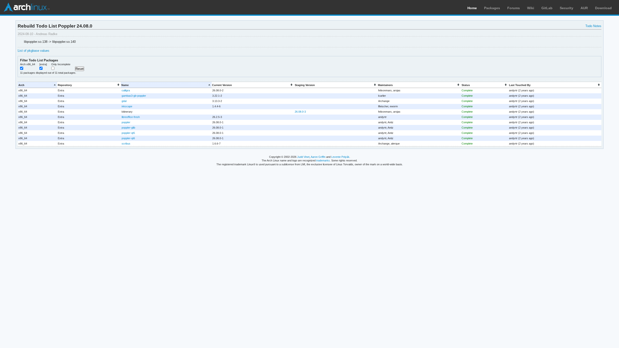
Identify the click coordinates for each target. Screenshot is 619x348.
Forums (513, 8)
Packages (492, 8)
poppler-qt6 (128, 138)
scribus (126, 143)
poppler (126, 122)
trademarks (323, 160)
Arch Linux (27, 7)
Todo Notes (593, 26)
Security (566, 8)
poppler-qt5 (128, 132)
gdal (124, 101)
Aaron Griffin (318, 156)
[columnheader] (37, 85)
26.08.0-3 (300, 111)
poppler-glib (128, 127)
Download (603, 8)
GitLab (547, 8)
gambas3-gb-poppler (134, 95)
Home (472, 8)
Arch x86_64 (27, 64)
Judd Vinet (303, 156)
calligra (126, 90)
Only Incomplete (60, 64)
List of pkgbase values (33, 50)
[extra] (43, 64)
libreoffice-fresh (131, 117)
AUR (584, 8)
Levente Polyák (340, 156)
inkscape (127, 106)
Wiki (530, 8)
